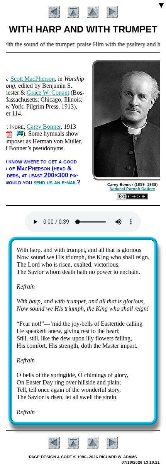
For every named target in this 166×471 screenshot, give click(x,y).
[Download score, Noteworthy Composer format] (20, 133)
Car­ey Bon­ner (44, 126)
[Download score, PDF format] (9, 133)
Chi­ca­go (51, 99)
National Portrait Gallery (132, 189)
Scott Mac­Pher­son (32, 78)
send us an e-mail (55, 182)
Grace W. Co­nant (48, 92)
